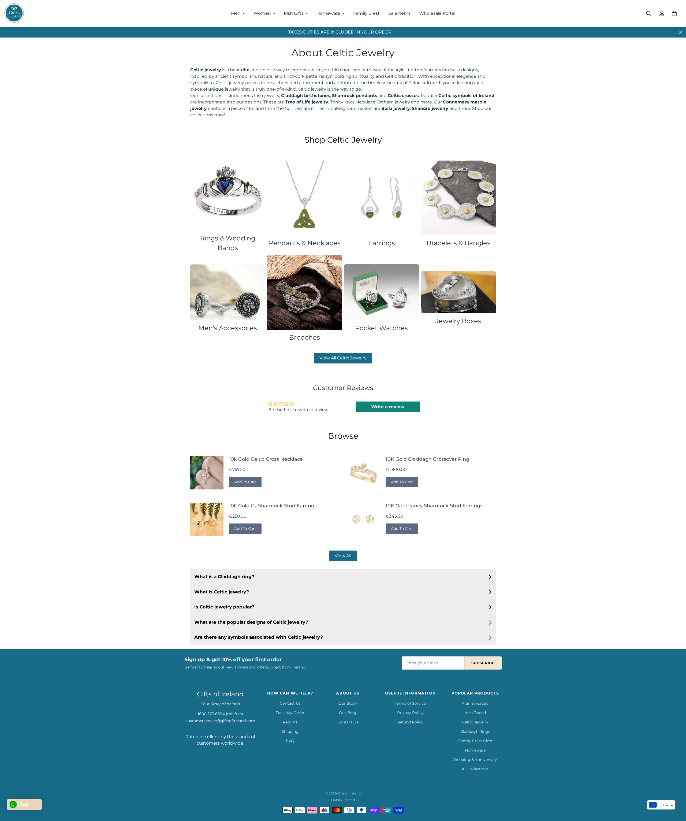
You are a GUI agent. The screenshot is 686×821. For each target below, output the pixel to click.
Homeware (328, 13)
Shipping (290, 731)
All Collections (475, 769)
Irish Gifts (294, 13)
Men (236, 13)
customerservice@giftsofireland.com (220, 721)
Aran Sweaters (475, 703)
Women (262, 13)
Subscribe (483, 663)
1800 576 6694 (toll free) (220, 714)
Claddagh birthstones (305, 95)
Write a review (387, 406)
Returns (290, 722)
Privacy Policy (410, 712)
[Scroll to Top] (675, 792)
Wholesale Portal (437, 13)
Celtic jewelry (205, 69)
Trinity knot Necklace (352, 102)
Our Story (347, 703)
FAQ (290, 740)
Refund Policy (410, 722)
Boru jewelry (395, 108)
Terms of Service (410, 703)
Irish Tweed (475, 712)
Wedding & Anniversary (475, 759)
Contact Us (290, 703)
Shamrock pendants (354, 95)
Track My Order (290, 712)
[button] (674, 13)
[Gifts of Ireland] (14, 13)
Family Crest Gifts (475, 740)
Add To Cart (245, 482)
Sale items (399, 13)
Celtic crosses (403, 95)
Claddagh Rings (475, 731)
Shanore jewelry (430, 108)
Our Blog (347, 712)
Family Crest (366, 13)
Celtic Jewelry (475, 722)
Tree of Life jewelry (306, 102)
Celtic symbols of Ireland (466, 95)
